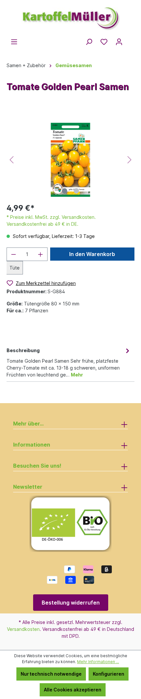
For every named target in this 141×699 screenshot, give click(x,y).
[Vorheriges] (11, 159)
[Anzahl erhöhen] (41, 254)
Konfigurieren (108, 674)
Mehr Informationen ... (98, 661)
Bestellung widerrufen (71, 602)
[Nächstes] (129, 159)
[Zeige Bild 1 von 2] (64, 191)
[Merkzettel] (103, 42)
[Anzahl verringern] (13, 254)
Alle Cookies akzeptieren (72, 689)
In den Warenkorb (92, 254)
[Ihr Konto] (119, 42)
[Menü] (14, 42)
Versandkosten (23, 629)
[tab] (69, 362)
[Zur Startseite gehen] (70, 15)
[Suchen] (88, 42)
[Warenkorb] (130, 39)
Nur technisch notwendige (51, 674)
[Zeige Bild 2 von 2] (76, 191)
